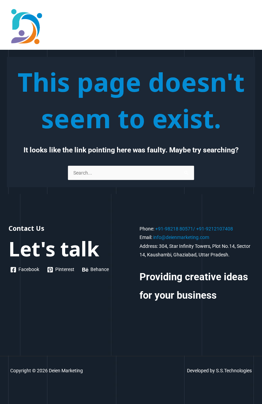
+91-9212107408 (214, 228)
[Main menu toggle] (249, 26)
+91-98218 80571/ (175, 228)
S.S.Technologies (234, 370)
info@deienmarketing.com (181, 237)
